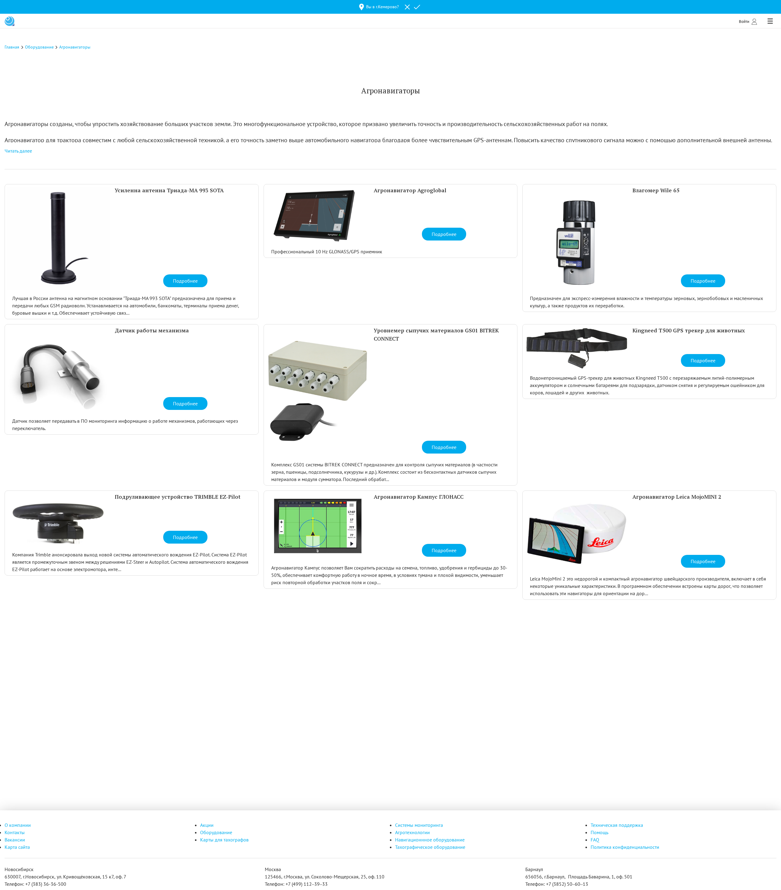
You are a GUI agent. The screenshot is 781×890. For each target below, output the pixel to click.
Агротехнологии (412, 832)
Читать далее (18, 151)
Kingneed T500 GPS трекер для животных (688, 331)
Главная (12, 47)
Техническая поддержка (617, 825)
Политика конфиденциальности (625, 847)
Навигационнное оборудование (430, 840)
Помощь (599, 832)
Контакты (15, 832)
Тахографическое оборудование (430, 847)
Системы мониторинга (419, 825)
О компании (18, 825)
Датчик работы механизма (152, 331)
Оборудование (216, 832)
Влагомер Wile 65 (655, 191)
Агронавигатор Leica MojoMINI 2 (676, 497)
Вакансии (15, 840)
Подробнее (185, 281)
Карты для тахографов (224, 840)
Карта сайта (17, 847)
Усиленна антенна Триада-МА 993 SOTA (169, 191)
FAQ (595, 840)
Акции (207, 825)
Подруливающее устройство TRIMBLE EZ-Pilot (177, 497)
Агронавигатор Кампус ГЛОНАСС (418, 497)
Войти (744, 21)
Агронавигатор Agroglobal (410, 191)
